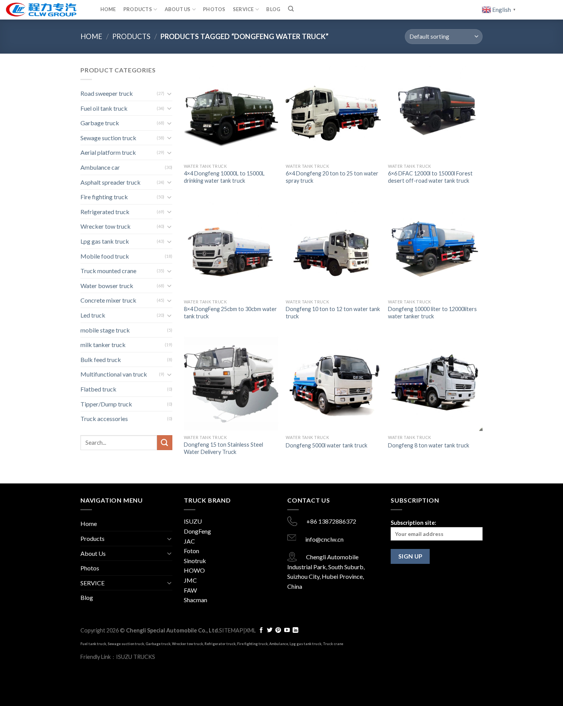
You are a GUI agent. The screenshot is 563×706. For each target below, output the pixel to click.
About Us (178, 9)
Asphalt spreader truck (110, 182)
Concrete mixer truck (108, 300)
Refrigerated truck (104, 211)
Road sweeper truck (106, 93)
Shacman (195, 599)
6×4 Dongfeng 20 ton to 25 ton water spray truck (332, 177)
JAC (189, 541)
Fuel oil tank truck (104, 108)
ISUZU (193, 521)
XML (250, 630)
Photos (214, 9)
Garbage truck (99, 122)
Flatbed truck (98, 389)
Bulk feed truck (100, 359)
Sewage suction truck (108, 137)
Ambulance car (100, 167)
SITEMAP (231, 630)
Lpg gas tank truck (104, 241)
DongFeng (197, 531)
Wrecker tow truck (105, 226)
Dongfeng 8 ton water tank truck (428, 445)
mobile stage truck (105, 330)
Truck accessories (104, 418)
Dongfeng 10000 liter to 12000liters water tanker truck (432, 312)
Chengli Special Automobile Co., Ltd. (172, 630)
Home (108, 9)
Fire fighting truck (104, 196)
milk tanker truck (103, 344)
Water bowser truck (106, 285)
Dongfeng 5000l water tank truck (326, 445)
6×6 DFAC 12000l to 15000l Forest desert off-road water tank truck (430, 177)
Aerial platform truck (108, 152)
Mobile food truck (104, 256)
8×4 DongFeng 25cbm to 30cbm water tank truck (230, 312)
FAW (190, 590)
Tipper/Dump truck (106, 404)
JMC (190, 580)
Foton (191, 550)
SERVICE (243, 9)
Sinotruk (195, 560)
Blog (273, 9)
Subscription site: (413, 522)
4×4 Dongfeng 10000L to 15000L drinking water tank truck (224, 177)
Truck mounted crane (108, 270)
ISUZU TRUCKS (135, 657)
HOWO (194, 570)
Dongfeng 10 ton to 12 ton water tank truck (333, 312)
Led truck (92, 315)
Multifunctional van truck (113, 374)
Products (137, 9)
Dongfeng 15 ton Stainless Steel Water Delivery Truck (223, 448)
